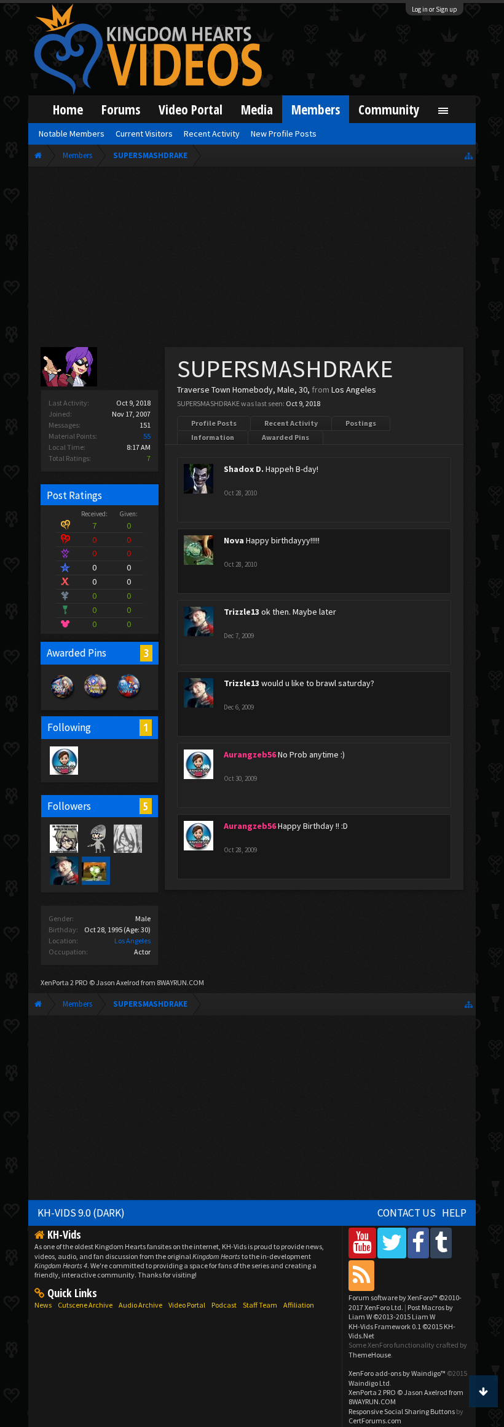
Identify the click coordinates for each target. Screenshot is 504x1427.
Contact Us (406, 1213)
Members (315, 109)
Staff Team (260, 1304)
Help (454, 1213)
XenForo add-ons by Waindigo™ (397, 1373)
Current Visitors (144, 133)
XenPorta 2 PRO (64, 982)
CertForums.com (374, 1420)
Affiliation (298, 1304)
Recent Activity (291, 423)
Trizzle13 (241, 611)
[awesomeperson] (63, 838)
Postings (360, 423)
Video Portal (190, 109)
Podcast (224, 1304)
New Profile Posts (284, 133)
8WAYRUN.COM (180, 982)
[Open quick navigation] (469, 155)
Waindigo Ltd (369, 1383)
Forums (120, 109)
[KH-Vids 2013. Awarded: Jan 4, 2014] (96, 698)
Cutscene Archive (85, 1304)
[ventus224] (95, 870)
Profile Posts (214, 423)
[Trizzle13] (63, 870)
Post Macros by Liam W (400, 1312)
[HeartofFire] (127, 838)
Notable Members (71, 133)
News (43, 1304)
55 (147, 436)
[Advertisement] (252, 260)
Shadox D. (244, 468)
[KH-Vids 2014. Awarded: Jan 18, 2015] (62, 698)
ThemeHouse (369, 1354)
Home (68, 109)
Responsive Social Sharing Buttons (401, 1411)
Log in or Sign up (434, 9)
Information (212, 437)
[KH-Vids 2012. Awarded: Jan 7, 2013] (129, 698)
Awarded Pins (285, 437)
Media (257, 109)
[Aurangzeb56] (63, 760)
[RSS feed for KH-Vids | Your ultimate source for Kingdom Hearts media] (361, 1275)
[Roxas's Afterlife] (95, 838)
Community (389, 109)
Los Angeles (132, 940)
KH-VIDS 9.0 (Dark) (81, 1213)
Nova (234, 540)
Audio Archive (140, 1304)
